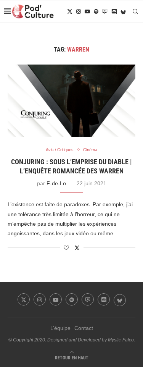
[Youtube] (87, 11)
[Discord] (114, 11)
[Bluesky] (123, 11)
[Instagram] (78, 11)
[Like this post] (66, 248)
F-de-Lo (56, 183)
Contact (83, 328)
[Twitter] (69, 11)
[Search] (135, 11)
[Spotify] (96, 11)
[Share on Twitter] (77, 247)
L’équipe (60, 328)
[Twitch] (105, 11)
